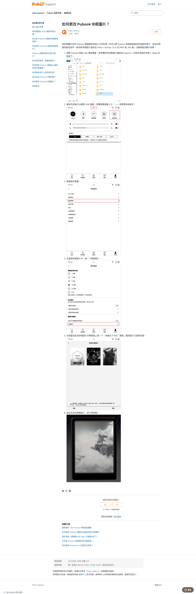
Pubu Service (73, 31)
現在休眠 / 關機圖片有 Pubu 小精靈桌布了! (79, 536)
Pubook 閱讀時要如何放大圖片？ (44, 54)
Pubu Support (38, 13)
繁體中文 (158, 585)
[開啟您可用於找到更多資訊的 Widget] (188, 590)
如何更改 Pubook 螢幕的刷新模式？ (45, 47)
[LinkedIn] (70, 491)
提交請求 (151, 4)
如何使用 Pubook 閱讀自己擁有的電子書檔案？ (45, 66)
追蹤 (156, 31)
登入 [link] (160, 4)
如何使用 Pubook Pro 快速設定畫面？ (77, 545)
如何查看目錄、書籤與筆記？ (44, 60)
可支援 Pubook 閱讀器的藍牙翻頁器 (76, 541)
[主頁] (44, 4)
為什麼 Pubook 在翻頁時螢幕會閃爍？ (45, 40)
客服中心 (82, 574)
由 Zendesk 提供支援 (14, 592)
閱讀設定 (67, 13)
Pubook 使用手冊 (54, 13)
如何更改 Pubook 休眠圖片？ (44, 81)
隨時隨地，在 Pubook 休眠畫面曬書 (76, 527)
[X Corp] (66, 491)
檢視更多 (35, 86)
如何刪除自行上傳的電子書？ (44, 72)
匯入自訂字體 (37, 27)
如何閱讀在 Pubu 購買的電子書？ (44, 32)
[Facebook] (63, 491)
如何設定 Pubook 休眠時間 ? (44, 77)
